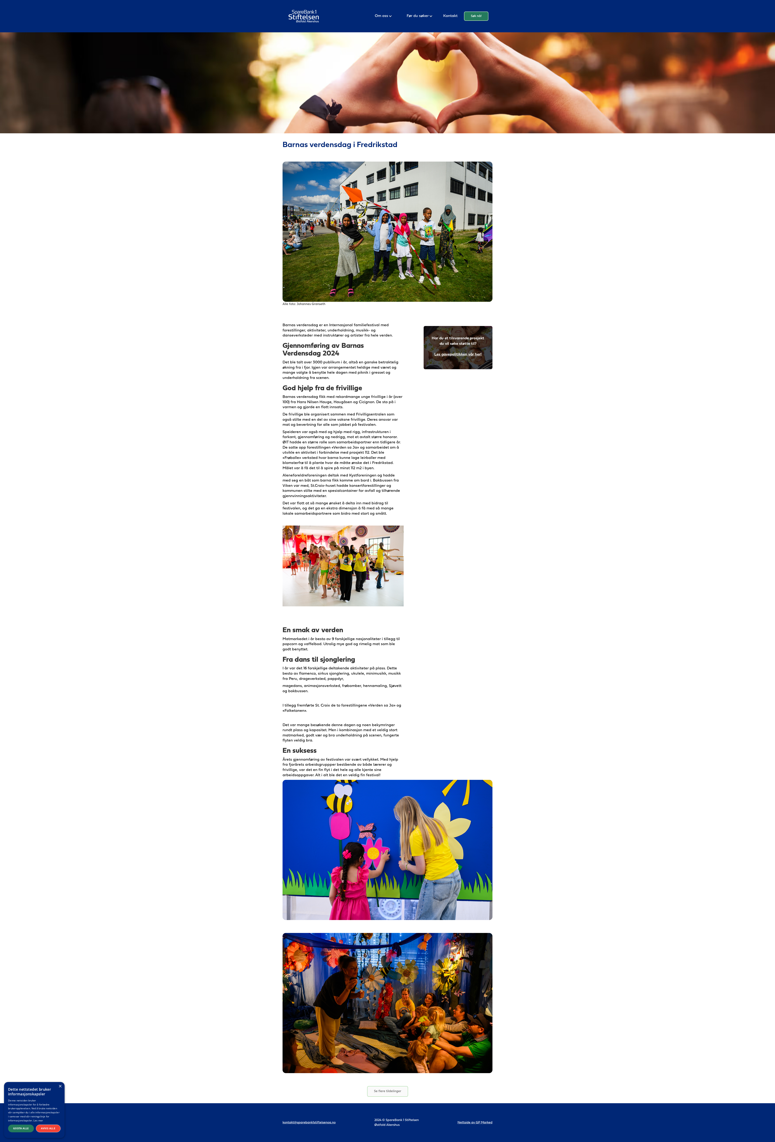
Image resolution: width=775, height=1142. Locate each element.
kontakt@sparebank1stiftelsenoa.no (309, 1122)
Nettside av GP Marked (475, 1122)
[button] (383, 16)
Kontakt (450, 16)
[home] (304, 16)
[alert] (34, 1110)
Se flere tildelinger (387, 1091)
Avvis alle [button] (48, 1128)
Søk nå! (476, 16)
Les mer (38, 1120)
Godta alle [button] (21, 1128)
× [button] (60, 1086)
